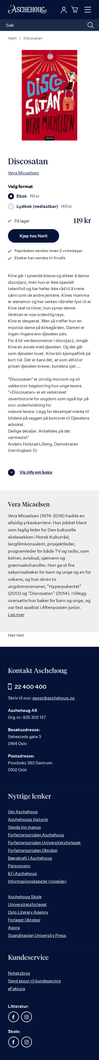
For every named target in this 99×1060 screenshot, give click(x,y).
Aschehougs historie (28, 819)
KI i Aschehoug (22, 873)
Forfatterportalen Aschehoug (36, 835)
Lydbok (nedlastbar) (44, 206)
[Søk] (90, 25)
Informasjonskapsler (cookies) (37, 881)
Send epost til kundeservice (34, 981)
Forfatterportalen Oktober (33, 850)
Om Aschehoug (23, 811)
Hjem (12, 38)
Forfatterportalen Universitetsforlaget (44, 842)
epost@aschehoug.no (53, 698)
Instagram (26, 1016)
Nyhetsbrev (19, 973)
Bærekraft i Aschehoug (30, 858)
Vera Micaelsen (23, 173)
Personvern (19, 865)
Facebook (13, 1016)
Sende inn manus (24, 827)
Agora (14, 927)
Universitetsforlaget (27, 904)
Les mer (16, 614)
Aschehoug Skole (25, 896)
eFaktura (16, 988)
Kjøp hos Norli (33, 236)
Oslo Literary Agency (28, 912)
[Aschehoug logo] (27, 10)
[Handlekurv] (75, 9)
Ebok (28, 196)
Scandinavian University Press (37, 935)
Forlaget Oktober (24, 920)
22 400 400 (30, 686)
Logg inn (63, 10)
